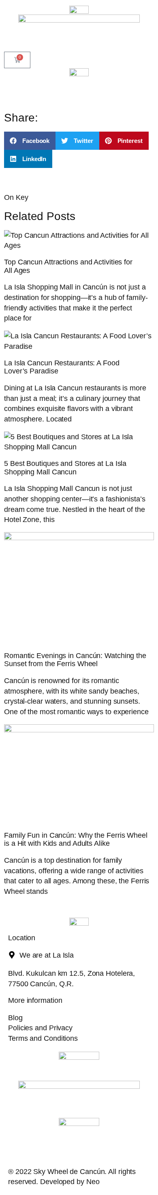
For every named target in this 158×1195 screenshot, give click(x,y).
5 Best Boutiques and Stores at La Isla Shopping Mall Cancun (65, 467)
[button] (30, 141)
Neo (93, 1181)
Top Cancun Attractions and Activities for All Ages (68, 266)
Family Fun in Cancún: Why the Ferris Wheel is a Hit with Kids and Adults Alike (75, 839)
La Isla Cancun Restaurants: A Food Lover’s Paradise (62, 366)
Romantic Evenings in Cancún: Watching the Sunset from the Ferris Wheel (75, 659)
